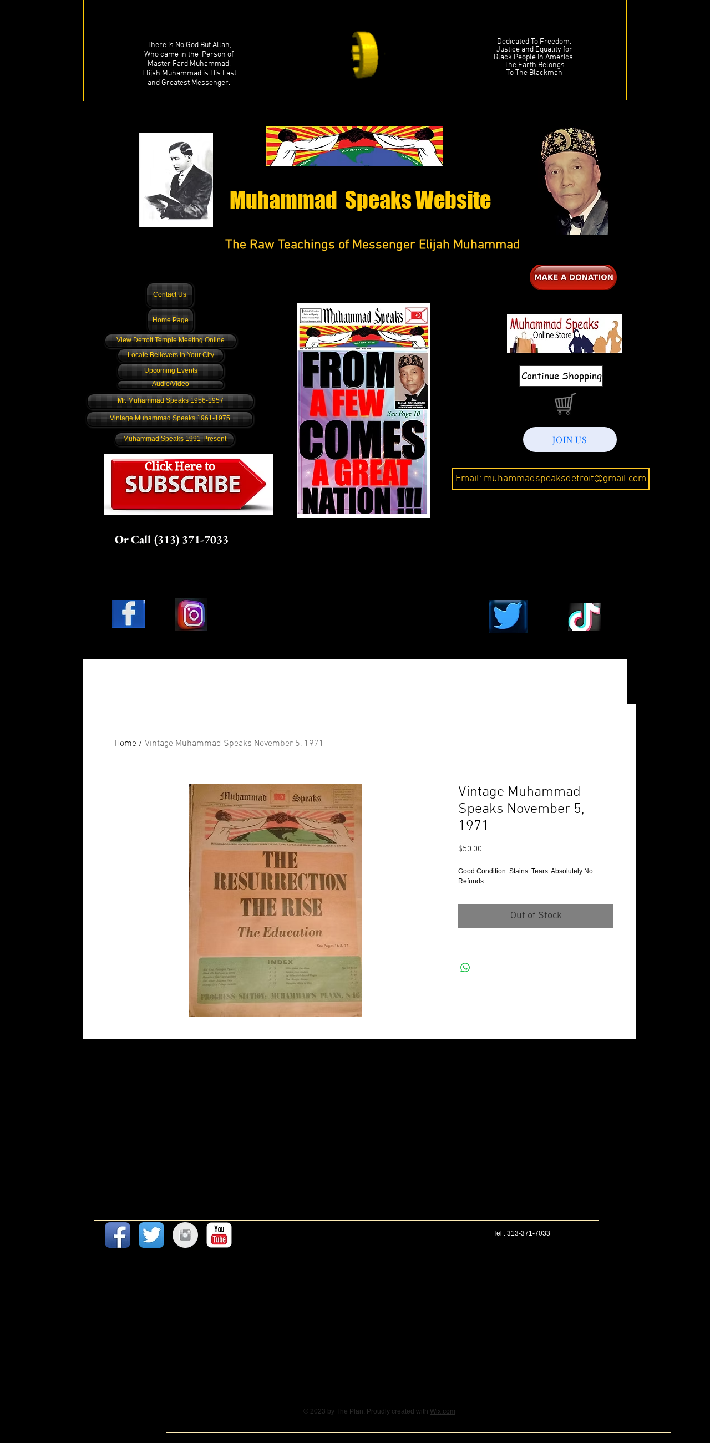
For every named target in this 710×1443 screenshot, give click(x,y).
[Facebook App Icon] (117, 1235)
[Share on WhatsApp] (465, 967)
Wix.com (442, 1411)
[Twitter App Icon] (151, 1235)
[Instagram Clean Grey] (185, 1235)
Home (125, 743)
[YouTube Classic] (219, 1235)
